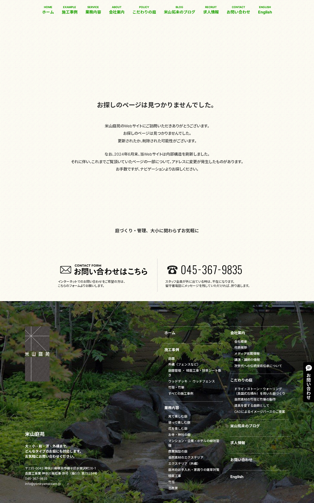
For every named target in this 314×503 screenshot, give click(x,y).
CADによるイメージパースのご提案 (259, 412)
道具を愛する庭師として (251, 405)
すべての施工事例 (180, 393)
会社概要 (240, 342)
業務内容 (93, 9)
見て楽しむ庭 (177, 416)
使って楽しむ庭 (179, 422)
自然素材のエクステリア (185, 457)
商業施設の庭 (177, 451)
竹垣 (171, 482)
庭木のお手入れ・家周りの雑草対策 (193, 470)
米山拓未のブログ (179, 9)
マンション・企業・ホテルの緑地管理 (193, 443)
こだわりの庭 (144, 9)
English (265, 9)
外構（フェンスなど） (184, 364)
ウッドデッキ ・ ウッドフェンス (191, 381)
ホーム (48, 9)
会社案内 (117, 9)
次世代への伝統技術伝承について (258, 366)
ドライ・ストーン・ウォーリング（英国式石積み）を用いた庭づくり (259, 391)
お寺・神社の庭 (179, 435)
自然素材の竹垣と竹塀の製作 (255, 399)
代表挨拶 (240, 347)
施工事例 (70, 9)
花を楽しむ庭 (177, 428)
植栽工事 (174, 476)
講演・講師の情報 (247, 360)
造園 (171, 358)
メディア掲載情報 (247, 354)
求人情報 (211, 9)
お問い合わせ (238, 9)
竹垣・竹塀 (176, 387)
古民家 (173, 488)
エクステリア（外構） (184, 464)
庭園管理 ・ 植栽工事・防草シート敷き (194, 372)
